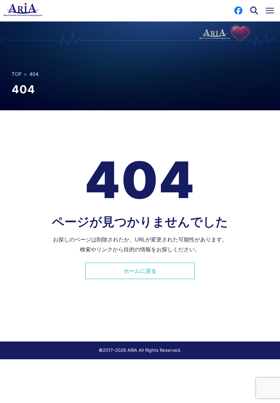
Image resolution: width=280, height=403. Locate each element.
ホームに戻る (140, 270)
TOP (17, 74)
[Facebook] (238, 10)
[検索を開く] (254, 10)
